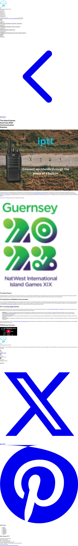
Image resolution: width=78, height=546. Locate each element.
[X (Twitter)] (39, 442)
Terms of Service (9, 545)
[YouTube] (2, 444)
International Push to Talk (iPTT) (40, 193)
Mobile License (12, 29)
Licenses (1, 14)
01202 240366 (3, 353)
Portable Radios (3, 26)
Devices (1, 12)
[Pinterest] (39, 522)
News (5, 18)
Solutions (2, 18)
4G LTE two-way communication (10, 304)
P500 (62, 309)
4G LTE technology (55, 309)
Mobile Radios (9, 26)
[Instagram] (3, 444)
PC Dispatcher (6, 29)
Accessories (18, 26)
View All (1, 29)
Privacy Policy (13, 23)
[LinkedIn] (0, 444)
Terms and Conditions (7, 23)
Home (4, 527)
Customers (4, 532)
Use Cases (4, 530)
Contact (4, 533)
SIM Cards (2, 16)
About (1, 23)
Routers (13, 26)
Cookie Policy (19, 23)
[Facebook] (4, 444)
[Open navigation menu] (1, 20)
